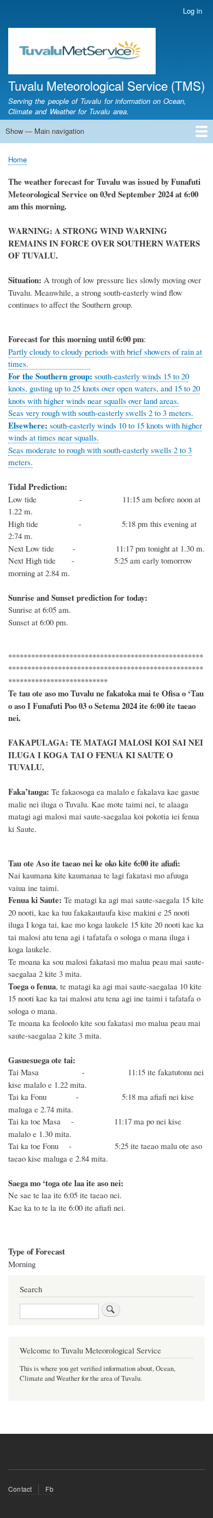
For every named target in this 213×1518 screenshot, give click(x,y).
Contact (20, 1488)
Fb (49, 1488)
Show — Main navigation (44, 131)
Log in (192, 10)
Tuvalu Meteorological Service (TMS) (106, 85)
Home (17, 159)
